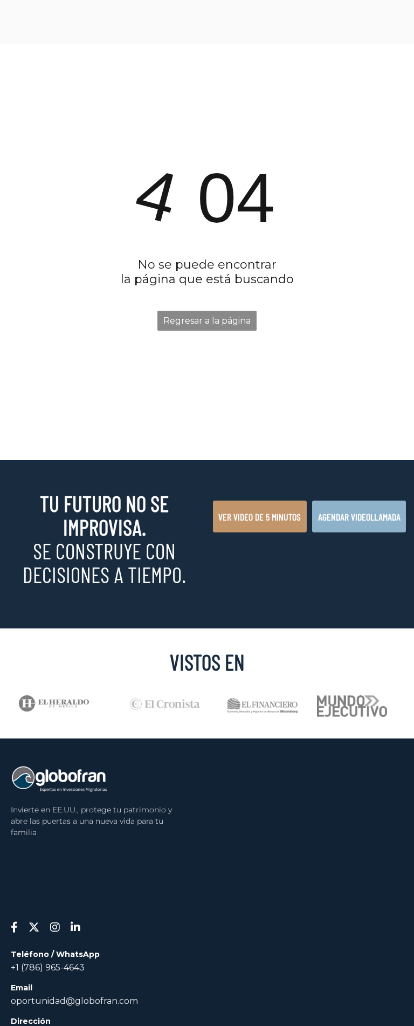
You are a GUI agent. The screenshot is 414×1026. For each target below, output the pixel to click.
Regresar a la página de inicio (207, 323)
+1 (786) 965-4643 (48, 967)
